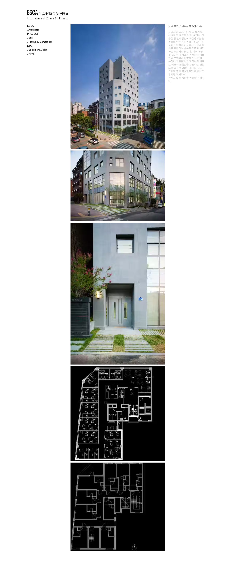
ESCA (30, 26)
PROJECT (32, 33)
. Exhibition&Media (37, 49)
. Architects (33, 30)
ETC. (30, 45)
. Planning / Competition (39, 41)
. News (30, 53)
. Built (30, 37)
